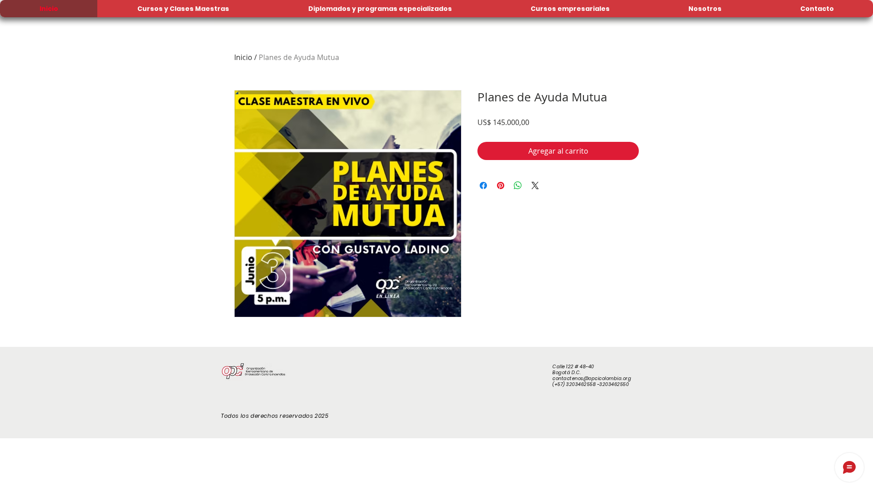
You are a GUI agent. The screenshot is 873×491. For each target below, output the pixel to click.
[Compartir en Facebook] (483, 185)
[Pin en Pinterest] (500, 185)
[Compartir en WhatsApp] (517, 185)
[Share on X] (535, 185)
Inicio (243, 57)
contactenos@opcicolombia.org (591, 378)
